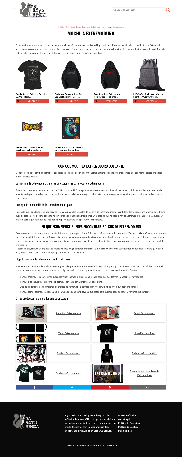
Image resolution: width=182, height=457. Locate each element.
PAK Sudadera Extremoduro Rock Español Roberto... (108, 95)
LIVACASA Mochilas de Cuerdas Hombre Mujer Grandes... (149, 95)
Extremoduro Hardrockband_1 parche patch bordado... (70, 148)
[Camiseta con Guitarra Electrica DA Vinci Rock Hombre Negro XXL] (32, 74)
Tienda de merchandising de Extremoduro (86, 27)
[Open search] (168, 10)
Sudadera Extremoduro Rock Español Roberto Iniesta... (69, 95)
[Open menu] (14, 10)
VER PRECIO (33, 101)
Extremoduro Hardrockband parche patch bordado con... (30, 148)
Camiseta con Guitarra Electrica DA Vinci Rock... (31, 95)
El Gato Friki (63, 27)
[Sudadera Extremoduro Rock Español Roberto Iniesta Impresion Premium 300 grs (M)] (71, 74)
